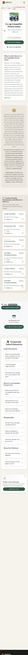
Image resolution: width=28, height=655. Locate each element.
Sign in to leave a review (12, 307)
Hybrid (14, 647)
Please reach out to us (11, 167)
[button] (7, 98)
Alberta (3, 8)
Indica (14, 640)
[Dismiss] (25, 476)
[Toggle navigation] (24, 2)
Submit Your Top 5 (14, 489)
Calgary (9, 8)
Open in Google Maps (15, 47)
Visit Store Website (15, 42)
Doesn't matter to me (14, 651)
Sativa (14, 643)
